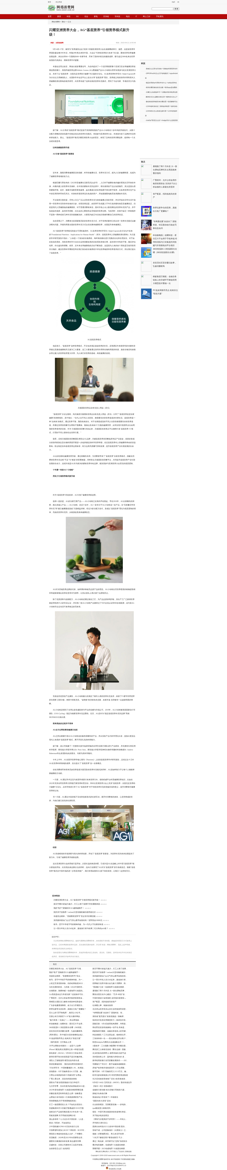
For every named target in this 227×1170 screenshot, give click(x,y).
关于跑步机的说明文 (100, 1116)
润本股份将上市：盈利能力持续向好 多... (109, 1057)
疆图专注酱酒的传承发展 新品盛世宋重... (65, 1141)
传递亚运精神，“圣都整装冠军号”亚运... (65, 976)
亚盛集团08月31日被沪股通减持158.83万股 (66, 1108)
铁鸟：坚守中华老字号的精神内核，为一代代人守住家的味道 (78, 924)
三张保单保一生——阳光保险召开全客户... (109, 1038)
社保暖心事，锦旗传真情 (102, 1005)
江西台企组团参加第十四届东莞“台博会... (66, 1075)
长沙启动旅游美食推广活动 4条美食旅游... (109, 1079)
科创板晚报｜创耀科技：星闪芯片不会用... (66, 1024)
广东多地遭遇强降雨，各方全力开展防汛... (66, 1005)
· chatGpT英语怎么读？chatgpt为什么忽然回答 (161, 120)
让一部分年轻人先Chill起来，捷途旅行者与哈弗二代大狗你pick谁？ (81, 928)
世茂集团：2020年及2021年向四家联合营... (66, 1138)
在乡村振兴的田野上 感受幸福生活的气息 (109, 1053)
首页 (49, 2)
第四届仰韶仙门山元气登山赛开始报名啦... (109, 976)
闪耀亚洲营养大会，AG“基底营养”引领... (65, 969)
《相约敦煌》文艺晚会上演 (60, 1042)
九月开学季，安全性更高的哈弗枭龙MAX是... (67, 1086)
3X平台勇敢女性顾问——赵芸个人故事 (65, 1046)
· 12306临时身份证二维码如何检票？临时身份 (161, 106)
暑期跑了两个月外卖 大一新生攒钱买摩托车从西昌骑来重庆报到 (165, 169)
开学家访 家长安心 (100, 1123)
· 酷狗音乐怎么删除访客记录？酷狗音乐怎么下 (161, 97)
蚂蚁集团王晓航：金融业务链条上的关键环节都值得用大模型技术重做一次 (165, 279)
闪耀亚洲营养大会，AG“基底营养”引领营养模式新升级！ (77, 900)
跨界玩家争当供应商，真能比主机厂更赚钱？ (67, 1009)
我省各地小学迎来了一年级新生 (105, 1097)
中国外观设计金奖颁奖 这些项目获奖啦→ (109, 998)
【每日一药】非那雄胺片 (102, 1086)
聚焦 (63, 22)
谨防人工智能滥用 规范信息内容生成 (64, 1060)
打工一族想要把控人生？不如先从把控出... (66, 1104)
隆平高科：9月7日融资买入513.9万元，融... (110, 1071)
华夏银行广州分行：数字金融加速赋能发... (109, 1064)
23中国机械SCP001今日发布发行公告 (64, 1127)
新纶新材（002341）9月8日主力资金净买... (66, 1053)
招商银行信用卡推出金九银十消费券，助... (109, 983)
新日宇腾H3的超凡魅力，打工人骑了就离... (110, 969)
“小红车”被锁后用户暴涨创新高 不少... (108, 1138)
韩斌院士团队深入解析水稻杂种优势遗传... (66, 1002)
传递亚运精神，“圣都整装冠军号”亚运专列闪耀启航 (75, 916)
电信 (128, 16)
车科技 (117, 16)
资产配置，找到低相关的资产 (104, 1002)
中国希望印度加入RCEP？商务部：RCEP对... (67, 1130)
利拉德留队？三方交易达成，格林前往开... (109, 1035)
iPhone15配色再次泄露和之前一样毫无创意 (66, 1049)
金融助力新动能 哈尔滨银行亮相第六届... (109, 1090)
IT (136, 16)
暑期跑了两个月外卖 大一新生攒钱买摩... (109, 991)
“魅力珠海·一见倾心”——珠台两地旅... (65, 1020)
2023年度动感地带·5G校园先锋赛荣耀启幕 (66, 1090)
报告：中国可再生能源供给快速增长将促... (109, 1112)
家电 (96, 16)
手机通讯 (159, 16)
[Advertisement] (159, 42)
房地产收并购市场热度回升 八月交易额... (109, 1068)
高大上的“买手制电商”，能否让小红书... (65, 1013)
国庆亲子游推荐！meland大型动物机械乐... (109, 972)
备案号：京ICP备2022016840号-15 (113, 1165)
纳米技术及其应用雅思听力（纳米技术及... (109, 1020)
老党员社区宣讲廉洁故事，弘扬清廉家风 (65, 1031)
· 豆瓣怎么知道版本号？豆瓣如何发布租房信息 (161, 92)
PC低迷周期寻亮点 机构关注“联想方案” (65, 1038)
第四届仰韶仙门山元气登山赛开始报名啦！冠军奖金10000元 (78, 920)
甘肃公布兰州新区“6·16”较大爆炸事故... (65, 1016)
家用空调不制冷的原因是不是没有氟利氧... (66, 1057)
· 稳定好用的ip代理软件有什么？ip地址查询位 (161, 83)
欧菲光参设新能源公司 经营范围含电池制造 (110, 1075)
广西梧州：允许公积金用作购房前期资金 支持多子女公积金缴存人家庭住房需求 (165, 183)
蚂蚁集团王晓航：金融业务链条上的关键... (109, 1031)
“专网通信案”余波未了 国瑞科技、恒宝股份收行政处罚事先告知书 (165, 224)
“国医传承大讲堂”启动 (101, 1101)
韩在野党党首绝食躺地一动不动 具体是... (109, 1027)
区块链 (106, 16)
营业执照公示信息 (114, 1169)
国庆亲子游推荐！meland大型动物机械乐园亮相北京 (75, 912)
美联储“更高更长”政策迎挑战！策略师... (108, 1016)
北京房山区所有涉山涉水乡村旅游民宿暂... (109, 1009)
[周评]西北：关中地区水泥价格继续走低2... (66, 1035)
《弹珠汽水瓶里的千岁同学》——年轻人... (109, 1119)
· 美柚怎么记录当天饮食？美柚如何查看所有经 (161, 69)
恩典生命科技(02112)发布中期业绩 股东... (109, 1127)
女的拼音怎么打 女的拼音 (59, 1149)
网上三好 (146, 16)
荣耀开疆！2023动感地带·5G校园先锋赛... (109, 1149)
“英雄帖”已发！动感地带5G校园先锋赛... (108, 987)
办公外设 (59, 2)
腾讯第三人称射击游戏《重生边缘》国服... (109, 1049)
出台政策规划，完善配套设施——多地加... (109, 1104)
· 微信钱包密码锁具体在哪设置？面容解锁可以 (161, 102)
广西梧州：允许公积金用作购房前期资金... (66, 998)
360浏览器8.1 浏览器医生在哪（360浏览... (66, 1027)
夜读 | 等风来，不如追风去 (60, 1123)
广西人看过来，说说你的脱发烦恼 (63, 1079)
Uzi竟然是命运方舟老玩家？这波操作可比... (67, 994)
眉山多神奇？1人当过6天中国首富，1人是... (67, 1119)
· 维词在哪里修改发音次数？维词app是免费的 (161, 87)
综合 (86, 16)
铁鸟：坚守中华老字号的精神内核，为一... (66, 980)
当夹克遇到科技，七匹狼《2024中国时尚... (66, 987)
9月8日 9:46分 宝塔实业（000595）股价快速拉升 (112, 1082)
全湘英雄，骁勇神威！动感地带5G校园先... (66, 991)
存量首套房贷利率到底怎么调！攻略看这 (65, 1093)
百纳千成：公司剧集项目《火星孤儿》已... (109, 1130)
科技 (68, 16)
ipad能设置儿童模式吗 (101, 1108)
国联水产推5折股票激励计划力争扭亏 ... (65, 1082)
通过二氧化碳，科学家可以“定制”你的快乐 (109, 1141)
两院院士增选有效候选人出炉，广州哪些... (66, 1134)
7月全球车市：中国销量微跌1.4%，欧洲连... (67, 1068)
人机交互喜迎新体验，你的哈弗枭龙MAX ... (67, 983)
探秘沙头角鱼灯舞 (99, 1093)
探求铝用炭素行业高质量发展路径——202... (110, 1060)
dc (178, 2)
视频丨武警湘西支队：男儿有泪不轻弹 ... (109, 1134)
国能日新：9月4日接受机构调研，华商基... (109, 1024)
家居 (59, 16)
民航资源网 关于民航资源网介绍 (62, 1116)
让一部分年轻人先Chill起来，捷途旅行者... (109, 980)
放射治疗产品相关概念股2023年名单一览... (66, 1112)
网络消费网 (56, 22)
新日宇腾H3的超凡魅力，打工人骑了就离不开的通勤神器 (77, 904)
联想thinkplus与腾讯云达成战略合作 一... (108, 1042)
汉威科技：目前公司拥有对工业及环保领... (66, 1145)
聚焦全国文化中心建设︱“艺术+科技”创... (109, 994)
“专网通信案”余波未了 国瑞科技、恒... (108, 1013)
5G (77, 16)
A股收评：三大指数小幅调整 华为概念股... (109, 1046)
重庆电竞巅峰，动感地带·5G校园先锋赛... (109, 1145)
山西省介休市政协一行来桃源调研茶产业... (66, 1097)
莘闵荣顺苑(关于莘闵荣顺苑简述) (62, 1101)
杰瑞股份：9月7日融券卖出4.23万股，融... (66, 1071)
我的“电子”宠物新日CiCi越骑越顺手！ (69, 908)
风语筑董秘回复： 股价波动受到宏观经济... (66, 1064)
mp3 (173, 2)
